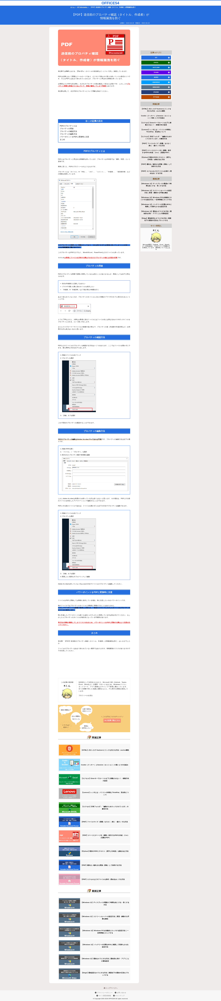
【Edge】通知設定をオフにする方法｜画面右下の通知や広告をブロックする (105, 974)
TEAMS (156, 72)
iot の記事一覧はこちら (112, 720)
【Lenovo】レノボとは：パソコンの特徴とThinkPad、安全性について (105, 794)
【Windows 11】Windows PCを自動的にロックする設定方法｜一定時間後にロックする (105, 932)
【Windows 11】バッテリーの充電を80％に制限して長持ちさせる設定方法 (105, 946)
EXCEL (156, 62)
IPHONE (156, 92)
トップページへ (111, 988)
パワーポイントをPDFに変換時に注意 (74, 137)
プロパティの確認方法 (68, 131)
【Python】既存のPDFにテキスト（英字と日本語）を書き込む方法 (105, 851)
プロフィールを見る (86, 695)
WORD (156, 77)
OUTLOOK (156, 67)
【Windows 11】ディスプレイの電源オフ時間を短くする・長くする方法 (105, 904)
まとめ (62, 139)
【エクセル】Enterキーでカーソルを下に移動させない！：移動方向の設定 (105, 780)
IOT (156, 57)
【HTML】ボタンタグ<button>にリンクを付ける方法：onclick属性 (105, 750)
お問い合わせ (121, 992)
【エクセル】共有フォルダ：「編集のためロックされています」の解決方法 (105, 808)
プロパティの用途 (67, 128)
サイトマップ (120, 995)
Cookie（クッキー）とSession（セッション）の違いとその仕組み (104, 765)
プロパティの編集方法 (68, 134)
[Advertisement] (76, 106)
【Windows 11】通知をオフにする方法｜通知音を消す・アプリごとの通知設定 (105, 960)
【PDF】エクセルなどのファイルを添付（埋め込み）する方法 (103, 879)
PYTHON (156, 97)
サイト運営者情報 (104, 995)
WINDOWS (156, 87)
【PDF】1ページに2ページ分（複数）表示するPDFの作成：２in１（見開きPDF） (105, 836)
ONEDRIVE (156, 82)
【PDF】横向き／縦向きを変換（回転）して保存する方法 (101, 865)
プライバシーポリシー (104, 992)
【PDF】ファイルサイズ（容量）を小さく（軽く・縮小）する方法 (104, 822)
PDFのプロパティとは (68, 126)
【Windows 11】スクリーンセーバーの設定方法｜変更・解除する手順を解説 (105, 918)
